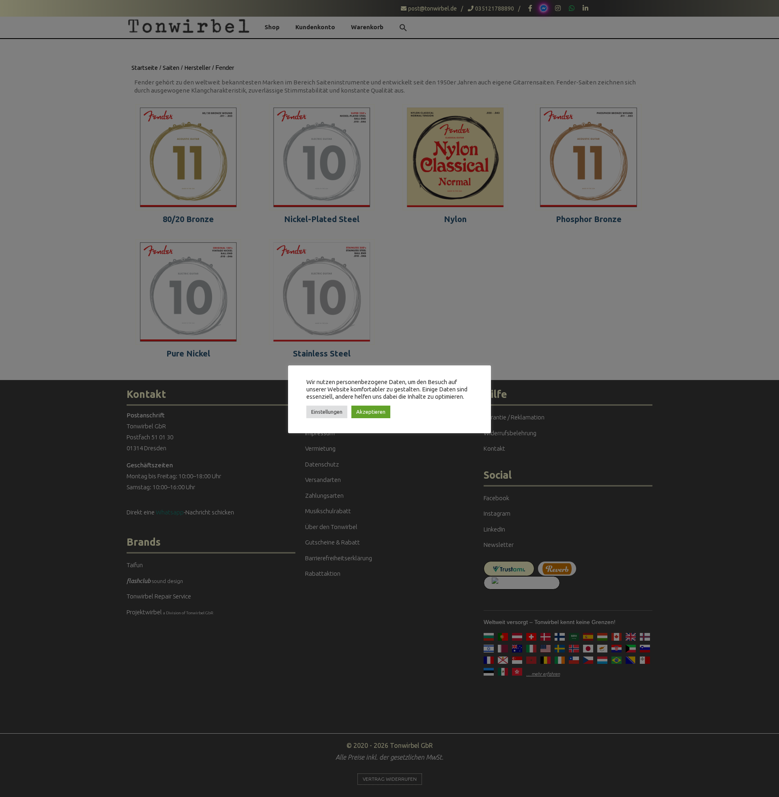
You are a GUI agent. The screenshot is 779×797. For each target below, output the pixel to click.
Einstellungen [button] (326, 412)
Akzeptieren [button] (370, 412)
